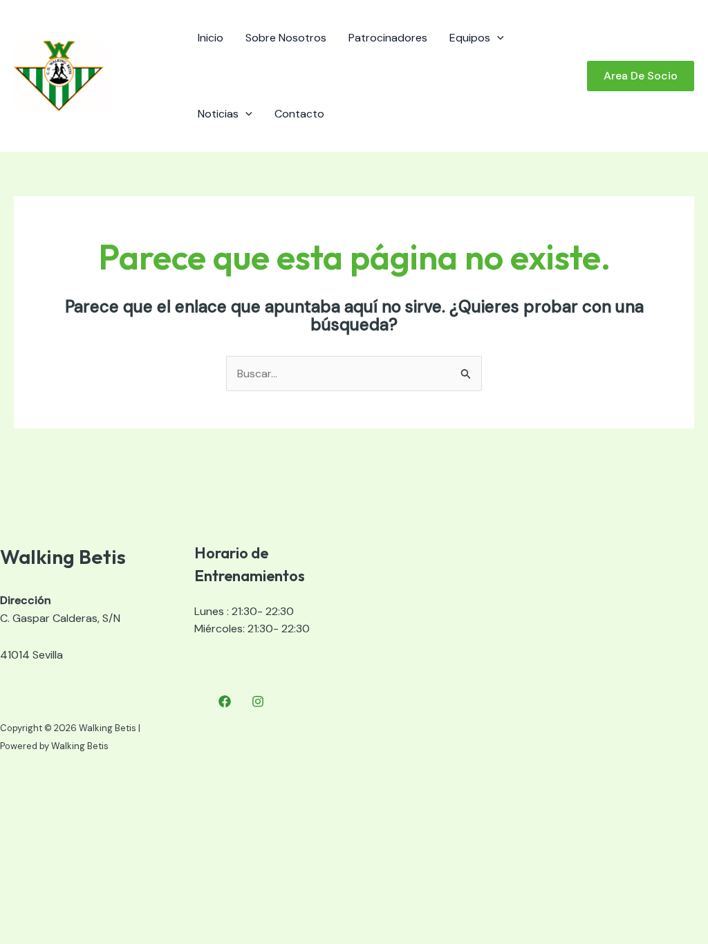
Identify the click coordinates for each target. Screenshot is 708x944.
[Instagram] (258, 701)
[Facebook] (224, 701)
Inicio (210, 37)
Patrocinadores (387, 37)
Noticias (218, 113)
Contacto (299, 113)
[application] (497, 38)
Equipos (469, 37)
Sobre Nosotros (285, 37)
